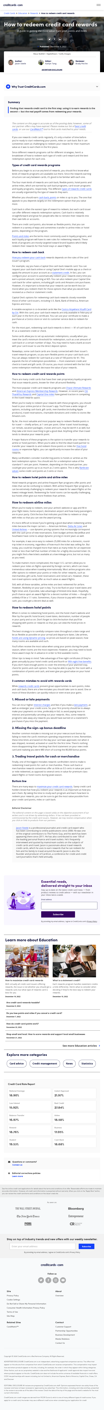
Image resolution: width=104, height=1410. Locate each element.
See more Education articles (80, 1045)
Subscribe (58, 914)
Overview (59, 1295)
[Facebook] (48, 1280)
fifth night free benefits (79, 661)
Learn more (17, 1176)
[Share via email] (65, 39)
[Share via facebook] (55, 39)
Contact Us (60, 1343)
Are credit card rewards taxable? (23, 1002)
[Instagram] (56, 1280)
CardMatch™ (36, 129)
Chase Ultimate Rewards (78, 387)
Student (12, 1139)
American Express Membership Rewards (37, 391)
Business (58, 1127)
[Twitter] (41, 1280)
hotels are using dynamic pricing (28, 637)
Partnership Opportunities (66, 1330)
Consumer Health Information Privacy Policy (26, 1307)
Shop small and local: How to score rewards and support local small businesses (45, 1033)
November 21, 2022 (14, 1038)
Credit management (44, 1063)
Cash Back (59, 1139)
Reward (12, 1127)
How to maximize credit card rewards (24, 980)
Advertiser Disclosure (52, 70)
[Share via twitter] (49, 39)
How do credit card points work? (22, 1023)
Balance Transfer (16, 1115)
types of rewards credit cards (77, 188)
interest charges (42, 704)
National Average (17, 1091)
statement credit (60, 272)
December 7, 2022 (13, 1017)
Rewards (34, 13)
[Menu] (99, 5)
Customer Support (63, 1326)
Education (22, 13)
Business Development (65, 1334)
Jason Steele (20, 63)
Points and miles (20, 236)
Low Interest (14, 1103)
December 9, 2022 (13, 1006)
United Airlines (19, 529)
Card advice (17, 1063)
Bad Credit (59, 1103)
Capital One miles (45, 394)
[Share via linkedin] (60, 39)
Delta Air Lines (75, 526)
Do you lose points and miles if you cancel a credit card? (34, 1012)
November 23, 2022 (14, 1027)
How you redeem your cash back (28, 257)
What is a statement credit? (66, 980)
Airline (57, 1115)
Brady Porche (82, 63)
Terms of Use (12, 1312)
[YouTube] (63, 1280)
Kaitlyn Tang (50, 63)
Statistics (87, 1063)
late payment (80, 704)
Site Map (11, 1316)
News (69, 1063)
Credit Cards (9, 13)
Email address (46, 899)
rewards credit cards (28, 686)
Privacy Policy (92, 921)
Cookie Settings (13, 1299)
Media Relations (62, 1339)
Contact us (17, 1164)
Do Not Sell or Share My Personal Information (26, 1303)
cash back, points (47, 197)
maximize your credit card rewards (54, 786)
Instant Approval (61, 1091)
